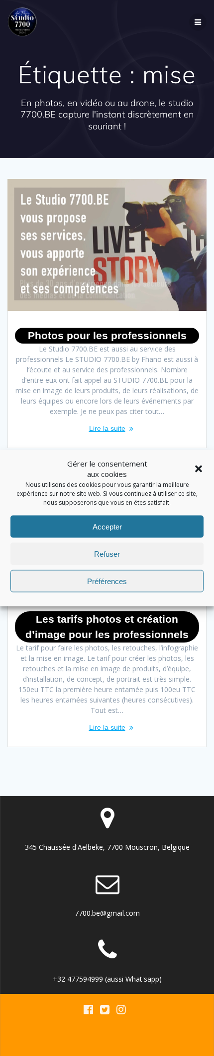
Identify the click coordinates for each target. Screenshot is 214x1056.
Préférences (107, 581)
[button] (199, 469)
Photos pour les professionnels (107, 335)
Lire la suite (107, 428)
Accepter (107, 526)
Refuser (107, 553)
